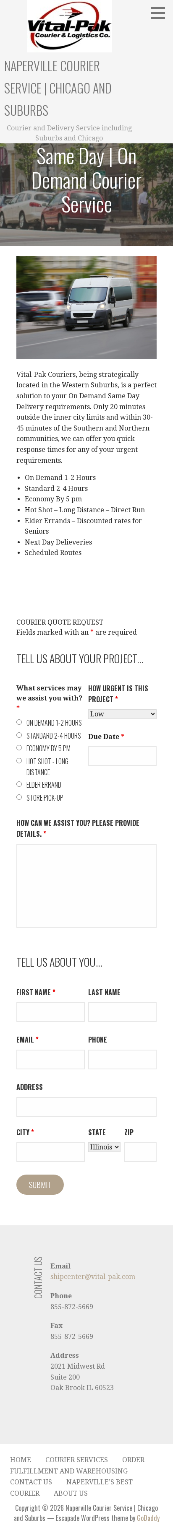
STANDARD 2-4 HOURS (53, 736)
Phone (97, 1040)
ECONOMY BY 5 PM (48, 748)
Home (20, 1460)
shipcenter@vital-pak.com (92, 1277)
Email (27, 1040)
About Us (71, 1493)
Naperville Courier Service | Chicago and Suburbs (58, 87)
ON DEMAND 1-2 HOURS (54, 723)
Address (29, 1087)
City (25, 1132)
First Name (35, 992)
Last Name (104, 992)
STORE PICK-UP (44, 798)
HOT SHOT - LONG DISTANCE (47, 766)
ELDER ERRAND (43, 785)
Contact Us (31, 1482)
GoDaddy (148, 1518)
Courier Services (76, 1460)
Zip (129, 1132)
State (97, 1132)
